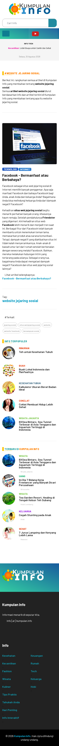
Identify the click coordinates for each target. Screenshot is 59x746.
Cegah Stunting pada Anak (35, 515)
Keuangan (37, 655)
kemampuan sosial (31, 331)
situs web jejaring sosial (30, 325)
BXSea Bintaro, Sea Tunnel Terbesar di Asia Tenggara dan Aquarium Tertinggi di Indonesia (37, 425)
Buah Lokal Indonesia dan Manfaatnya (34, 371)
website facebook (12, 331)
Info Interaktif (10, 717)
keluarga (25, 511)
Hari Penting (9, 710)
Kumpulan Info (22, 735)
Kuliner (6, 686)
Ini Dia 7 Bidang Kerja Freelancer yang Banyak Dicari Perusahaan (37, 482)
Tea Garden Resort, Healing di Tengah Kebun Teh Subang (37, 499)
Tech (34, 671)
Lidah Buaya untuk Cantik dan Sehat (29, 48)
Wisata (6, 679)
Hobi (33, 686)
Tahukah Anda (11, 702)
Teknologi (10, 169)
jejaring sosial (10, 325)
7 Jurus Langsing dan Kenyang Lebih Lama (37, 534)
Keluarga (36, 679)
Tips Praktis (9, 694)
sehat (22, 528)
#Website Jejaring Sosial (22, 73)
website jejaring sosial (20, 300)
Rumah (35, 663)
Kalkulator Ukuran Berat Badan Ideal (37, 388)
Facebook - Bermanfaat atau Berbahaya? (25, 177)
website (47, 325)
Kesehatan (8, 655)
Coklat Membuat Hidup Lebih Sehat (36, 406)
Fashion (7, 671)
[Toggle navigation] (6, 34)
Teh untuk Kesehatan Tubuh (36, 352)
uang (22, 476)
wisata (23, 455)
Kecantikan (9, 663)
